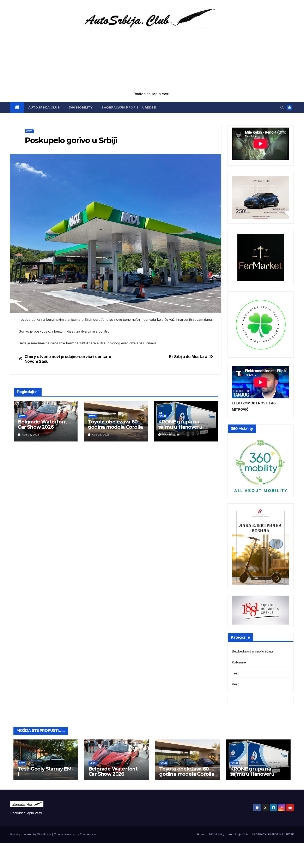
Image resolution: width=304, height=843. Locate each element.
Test (235, 673)
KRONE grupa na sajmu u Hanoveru (180, 424)
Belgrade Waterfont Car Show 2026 (42, 424)
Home (201, 834)
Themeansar (88, 834)
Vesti (29, 131)
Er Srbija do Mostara (188, 356)
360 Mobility (80, 107)
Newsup (70, 834)
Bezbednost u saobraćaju (252, 651)
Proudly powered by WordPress (31, 834)
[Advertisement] (152, 60)
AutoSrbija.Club (44, 107)
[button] (282, 107)
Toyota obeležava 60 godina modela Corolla (115, 424)
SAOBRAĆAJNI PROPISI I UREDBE (129, 107)
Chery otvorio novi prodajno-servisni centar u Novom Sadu (68, 359)
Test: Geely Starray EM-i (45, 771)
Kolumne (239, 662)
